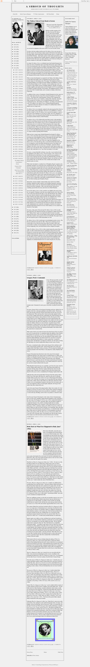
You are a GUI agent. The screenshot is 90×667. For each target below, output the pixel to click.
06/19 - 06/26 (18, 133)
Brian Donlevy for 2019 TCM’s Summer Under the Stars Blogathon (72, 219)
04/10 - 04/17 (18, 156)
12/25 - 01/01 (18, 70)
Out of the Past (70, 205)
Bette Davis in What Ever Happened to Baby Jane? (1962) (44, 427)
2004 (15, 232)
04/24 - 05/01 (18, 151)
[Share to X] (30, 269)
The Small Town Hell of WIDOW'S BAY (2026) (72, 297)
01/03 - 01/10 (18, 204)
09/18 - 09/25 (18, 102)
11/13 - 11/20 (18, 84)
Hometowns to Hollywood (70, 145)
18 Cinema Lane (71, 70)
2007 (15, 225)
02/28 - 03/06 (18, 185)
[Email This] (27, 269)
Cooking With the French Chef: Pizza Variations (71, 270)
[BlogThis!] (29, 269)
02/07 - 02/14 (18, 192)
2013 (15, 211)
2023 (15, 51)
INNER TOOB (70, 161)
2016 (15, 68)
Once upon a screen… (72, 198)
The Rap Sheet (70, 286)
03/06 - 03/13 (18, 183)
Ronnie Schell (70, 147)
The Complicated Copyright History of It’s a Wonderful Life (72, 282)
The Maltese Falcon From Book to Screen (19, 162)
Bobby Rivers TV (71, 92)
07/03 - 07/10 (18, 128)
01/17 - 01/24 (18, 199)
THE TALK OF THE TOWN (71, 276)
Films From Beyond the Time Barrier (71, 133)
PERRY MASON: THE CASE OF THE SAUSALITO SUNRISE (72, 99)
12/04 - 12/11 (18, 77)
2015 (15, 207)
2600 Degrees (55, 664)
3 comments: (57, 267)
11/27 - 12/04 (18, 79)
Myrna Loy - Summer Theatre (71, 84)
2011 (15, 216)
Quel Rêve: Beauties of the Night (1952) (72, 109)
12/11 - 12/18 (18, 74)
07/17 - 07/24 (18, 123)
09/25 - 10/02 (18, 100)
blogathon (52, 26)
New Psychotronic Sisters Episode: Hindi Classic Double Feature (72, 247)
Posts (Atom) (36, 655)
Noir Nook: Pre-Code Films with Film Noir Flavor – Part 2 (71, 116)
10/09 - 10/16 (18, 95)
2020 (15, 58)
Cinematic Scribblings (72, 108)
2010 (15, 218)
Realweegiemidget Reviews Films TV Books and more (71, 227)
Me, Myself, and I (71, 174)
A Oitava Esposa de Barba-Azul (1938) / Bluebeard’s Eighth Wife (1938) (72, 129)
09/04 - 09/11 (18, 107)
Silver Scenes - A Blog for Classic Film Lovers (72, 237)
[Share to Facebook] (31, 269)
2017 (15, 65)
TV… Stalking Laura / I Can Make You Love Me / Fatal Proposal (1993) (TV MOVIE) (72, 231)
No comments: (58, 416)
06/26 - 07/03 (18, 130)
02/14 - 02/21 (18, 190)
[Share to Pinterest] (33, 269)
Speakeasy (69, 244)
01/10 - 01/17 (18, 202)
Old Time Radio (50, 14)
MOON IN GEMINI (72, 178)
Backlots (69, 87)
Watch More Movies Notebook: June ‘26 (71, 301)
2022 (15, 54)
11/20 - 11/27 (18, 81)
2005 (15, 230)
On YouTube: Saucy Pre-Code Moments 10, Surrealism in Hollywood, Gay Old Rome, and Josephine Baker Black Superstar (72, 310)
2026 (15, 44)
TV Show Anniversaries (38, 14)
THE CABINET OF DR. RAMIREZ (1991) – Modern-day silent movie (72, 188)
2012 (15, 214)
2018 (15, 63)
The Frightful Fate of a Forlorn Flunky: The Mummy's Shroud (72, 137)
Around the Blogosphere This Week (72, 171)
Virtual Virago (70, 295)
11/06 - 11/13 (18, 86)
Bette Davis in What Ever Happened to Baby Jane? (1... (19, 171)
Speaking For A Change (70, 250)
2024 (15, 49)
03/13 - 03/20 (18, 181)
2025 (15, 47)
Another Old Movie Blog (71, 82)
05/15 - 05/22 (18, 144)
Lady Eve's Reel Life (72, 165)
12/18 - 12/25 (18, 72)
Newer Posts (30, 652)
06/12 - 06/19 (18, 135)
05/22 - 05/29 (18, 142)
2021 (15, 56)
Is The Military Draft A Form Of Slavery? (72, 253)
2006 (15, 228)
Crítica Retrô (70, 125)
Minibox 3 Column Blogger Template (39, 664)
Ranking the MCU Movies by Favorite (71, 142)
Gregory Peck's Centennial (36, 278)
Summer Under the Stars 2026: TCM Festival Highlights (72, 201)
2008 (15, 223)
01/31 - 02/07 (18, 195)
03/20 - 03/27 (18, 178)
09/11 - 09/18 (18, 105)
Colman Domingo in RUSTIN (71, 94)
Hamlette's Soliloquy (71, 140)
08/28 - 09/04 (18, 109)
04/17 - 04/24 (18, 153)
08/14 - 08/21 (18, 114)
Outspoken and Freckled (70, 210)
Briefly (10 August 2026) (71, 292)
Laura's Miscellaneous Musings (72, 169)
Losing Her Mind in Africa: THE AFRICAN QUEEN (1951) (72, 213)
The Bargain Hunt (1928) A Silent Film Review (71, 195)
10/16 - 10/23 (18, 93)
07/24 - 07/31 (18, 121)
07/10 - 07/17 (18, 126)
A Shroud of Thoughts (45, 6)
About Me (15, 14)
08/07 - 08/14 (18, 116)
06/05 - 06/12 (18, 137)
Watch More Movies (71, 300)
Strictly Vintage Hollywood (70, 262)
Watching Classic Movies (71, 305)
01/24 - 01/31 (18, 197)
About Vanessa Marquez (25, 14)
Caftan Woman (70, 97)
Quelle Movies (70, 223)
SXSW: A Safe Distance (72, 224)
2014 (15, 209)
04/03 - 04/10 (18, 158)
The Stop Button (71, 290)
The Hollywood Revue (72, 279)
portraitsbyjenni (70, 216)
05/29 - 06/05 (18, 140)
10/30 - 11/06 (18, 88)
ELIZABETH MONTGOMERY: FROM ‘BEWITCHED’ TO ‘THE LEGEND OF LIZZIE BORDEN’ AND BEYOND (72, 155)
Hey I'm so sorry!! (71, 176)
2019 (15, 61)
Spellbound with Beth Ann (72, 256)
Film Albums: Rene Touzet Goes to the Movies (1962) (71, 241)
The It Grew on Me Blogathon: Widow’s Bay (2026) (71, 180)
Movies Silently (70, 192)
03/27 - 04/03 (18, 176)
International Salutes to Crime (72, 287)
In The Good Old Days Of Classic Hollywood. (72, 149)
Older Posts (60, 652)
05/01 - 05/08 (18, 149)
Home (57, 14)
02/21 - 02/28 (18, 188)
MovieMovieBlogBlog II (72, 184)
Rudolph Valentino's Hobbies (71, 265)
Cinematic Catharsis (71, 103)
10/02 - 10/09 (18, 98)
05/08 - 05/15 (18, 147)
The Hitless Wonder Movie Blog (71, 274)
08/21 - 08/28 (18, 112)
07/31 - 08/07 (18, 119)
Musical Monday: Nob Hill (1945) (72, 122)
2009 (15, 221)
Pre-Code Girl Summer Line (72, 259)
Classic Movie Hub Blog (71, 113)
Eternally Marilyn (71, 166)
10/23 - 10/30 (18, 91)
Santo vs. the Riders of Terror (72, 105)
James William (49, 664)
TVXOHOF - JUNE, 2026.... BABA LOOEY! (72, 162)
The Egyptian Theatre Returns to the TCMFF (72, 89)
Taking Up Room (71, 268)
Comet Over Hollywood (70, 120)
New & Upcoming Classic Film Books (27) (72, 206)
